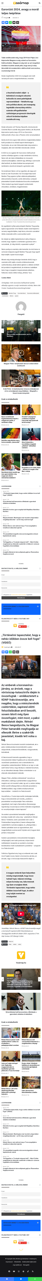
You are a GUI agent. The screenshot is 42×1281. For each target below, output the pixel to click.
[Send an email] (9, 17)
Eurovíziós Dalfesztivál (33, 293)
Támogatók (26, 1265)
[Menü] (2, 4)
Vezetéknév (4, 581)
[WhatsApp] (10, 22)
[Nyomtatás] (17, 22)
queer (16, 296)
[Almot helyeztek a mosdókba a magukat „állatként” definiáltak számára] (31, 434)
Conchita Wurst (21, 293)
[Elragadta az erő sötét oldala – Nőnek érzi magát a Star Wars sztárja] (31, 459)
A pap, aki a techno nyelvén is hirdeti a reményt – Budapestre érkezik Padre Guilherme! (21, 335)
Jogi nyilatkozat (17, 1265)
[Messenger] (6, 22)
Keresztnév (4, 588)
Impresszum (9, 1262)
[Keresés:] (40, 4)
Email (2, 575)
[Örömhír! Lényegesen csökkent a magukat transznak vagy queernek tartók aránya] (31, 410)
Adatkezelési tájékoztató (29, 1262)
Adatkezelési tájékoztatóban (18, 594)
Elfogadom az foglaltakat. (18, 594)
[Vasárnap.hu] (21, 3)
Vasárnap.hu (33, 1258)
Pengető (6, 17)
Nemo (11, 296)
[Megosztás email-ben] (14, 22)
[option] (21, 330)
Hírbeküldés (17, 1262)
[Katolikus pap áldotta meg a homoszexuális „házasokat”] (10, 433)
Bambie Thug (12, 293)
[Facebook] (3, 22)
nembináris (5, 296)
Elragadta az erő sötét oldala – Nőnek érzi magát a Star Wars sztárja (31, 469)
